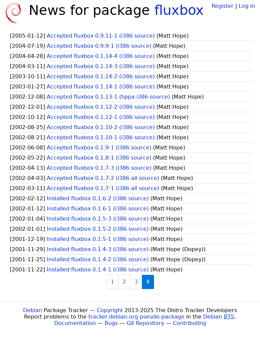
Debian (32, 310)
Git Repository (145, 323)
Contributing (189, 323)
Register (223, 6)
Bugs (111, 323)
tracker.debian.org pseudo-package (136, 316)
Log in (247, 6)
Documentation (75, 323)
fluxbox (179, 10)
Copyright (110, 310)
